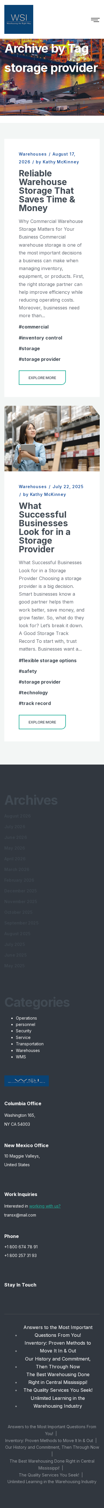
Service (23, 1037)
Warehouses (33, 154)
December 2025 (20, 890)
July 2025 (14, 944)
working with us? (45, 1206)
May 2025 (14, 965)
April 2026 (14, 858)
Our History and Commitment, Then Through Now (58, 1362)
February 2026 (19, 880)
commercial (35, 327)
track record (36, 703)
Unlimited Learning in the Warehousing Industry (58, 1402)
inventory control (42, 338)
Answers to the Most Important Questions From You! (57, 1331)
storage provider (41, 359)
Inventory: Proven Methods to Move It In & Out (58, 1347)
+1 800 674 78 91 (21, 1246)
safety (29, 671)
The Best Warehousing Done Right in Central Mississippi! (58, 1378)
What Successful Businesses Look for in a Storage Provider (44, 527)
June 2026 (15, 837)
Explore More (42, 377)
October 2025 (18, 912)
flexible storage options (49, 660)
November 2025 (20, 901)
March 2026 (16, 869)
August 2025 (17, 933)
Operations (26, 1018)
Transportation (30, 1043)
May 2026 (14, 848)
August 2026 (17, 815)
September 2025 (21, 922)
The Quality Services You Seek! (57, 1390)
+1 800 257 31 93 (20, 1255)
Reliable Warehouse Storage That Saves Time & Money (47, 190)
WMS (21, 1056)
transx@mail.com (20, 1214)
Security (23, 1030)
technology (35, 692)
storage (31, 348)
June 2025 (15, 955)
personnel (25, 1024)
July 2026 (14, 826)
